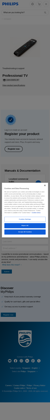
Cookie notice (36, 212)
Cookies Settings (25, 219)
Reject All (25, 225)
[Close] (45, 185)
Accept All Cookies (25, 232)
